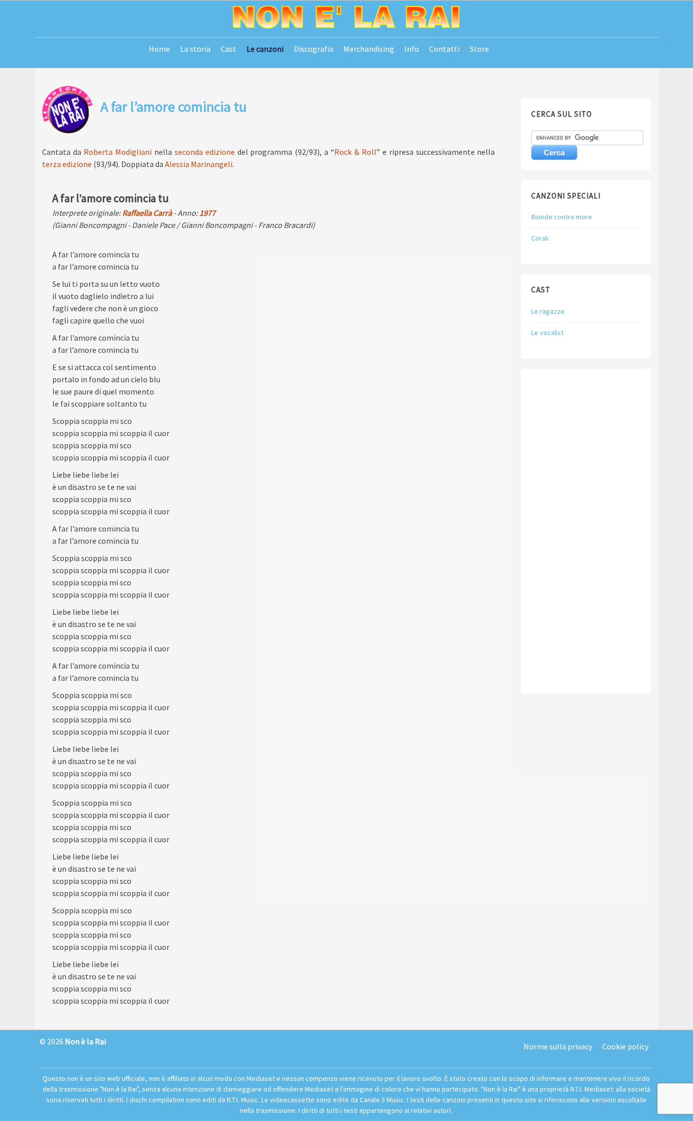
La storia (195, 49)
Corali (539, 238)
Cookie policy (625, 1046)
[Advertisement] (585, 531)
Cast (228, 49)
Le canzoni (265, 49)
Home (159, 49)
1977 (207, 213)
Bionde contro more (561, 216)
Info (411, 49)
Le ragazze (548, 311)
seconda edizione (205, 152)
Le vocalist (547, 332)
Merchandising (368, 49)
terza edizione (67, 164)
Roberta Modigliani (118, 152)
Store (479, 49)
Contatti (444, 49)
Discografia (313, 49)
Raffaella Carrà (147, 213)
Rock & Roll (355, 152)
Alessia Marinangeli (198, 164)
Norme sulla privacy (558, 1046)
